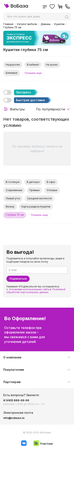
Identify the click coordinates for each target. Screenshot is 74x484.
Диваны (46, 24)
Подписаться (18, 278)
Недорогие (13, 64)
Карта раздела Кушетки (35, 206)
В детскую (33, 182)
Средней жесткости (39, 198)
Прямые (34, 190)
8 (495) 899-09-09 (16, 400)
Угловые (52, 190)
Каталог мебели (27, 24)
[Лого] (16, 7)
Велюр (10, 206)
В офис (51, 182)
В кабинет (33, 64)
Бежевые (11, 72)
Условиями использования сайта (29, 289)
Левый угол (13, 198)
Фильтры (17, 109)
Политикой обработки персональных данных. (35, 291)
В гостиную (13, 182)
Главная (8, 24)
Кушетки (59, 24)
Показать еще (33, 73)
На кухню (52, 64)
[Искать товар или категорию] (68, 17)
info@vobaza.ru (13, 417)
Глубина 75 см (12, 27)
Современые (14, 190)
